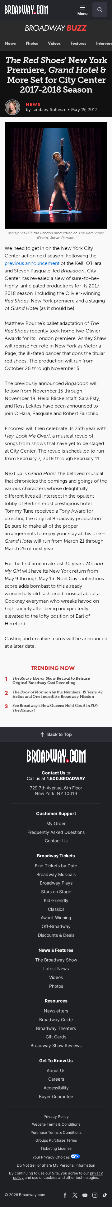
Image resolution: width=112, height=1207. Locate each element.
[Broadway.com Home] (26, 9)
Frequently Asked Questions (56, 832)
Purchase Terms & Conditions (56, 1132)
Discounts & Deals (56, 935)
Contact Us (53, 772)
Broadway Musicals (56, 874)
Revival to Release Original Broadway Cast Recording (51, 680)
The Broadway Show (56, 959)
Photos (32, 43)
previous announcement (32, 263)
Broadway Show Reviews (56, 1045)
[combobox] (97, 9)
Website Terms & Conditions (56, 1124)
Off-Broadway (56, 926)
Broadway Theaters (56, 1028)
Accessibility (56, 1087)
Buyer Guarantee (56, 1096)
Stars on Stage (56, 891)
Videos (54, 43)
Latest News (56, 968)
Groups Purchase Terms (56, 1140)
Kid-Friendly (56, 900)
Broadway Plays (56, 882)
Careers (56, 1079)
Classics (56, 909)
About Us (56, 1070)
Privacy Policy (56, 1116)
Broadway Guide (56, 1019)
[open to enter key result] (99, 9)
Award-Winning (56, 917)
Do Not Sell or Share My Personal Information (56, 1165)
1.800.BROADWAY (66, 778)
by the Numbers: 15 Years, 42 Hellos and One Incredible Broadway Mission (57, 694)
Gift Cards (56, 1036)
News (10, 43)
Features (78, 43)
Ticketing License (56, 1148)
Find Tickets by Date (56, 865)
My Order (56, 823)
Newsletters (56, 1010)
